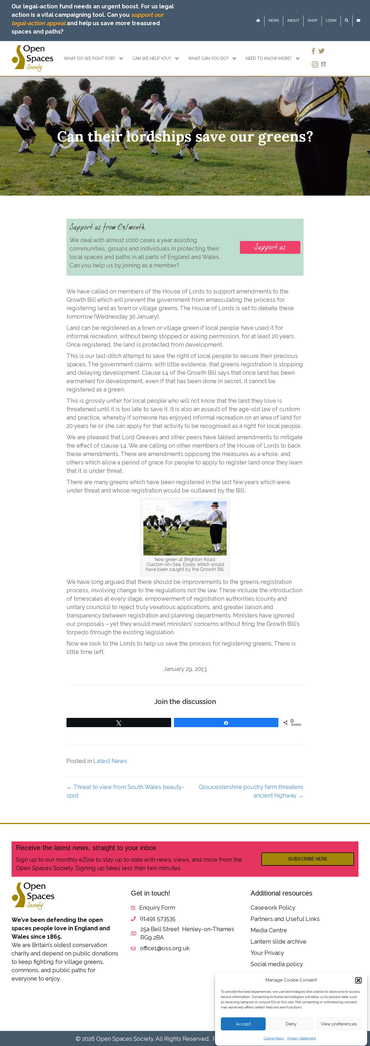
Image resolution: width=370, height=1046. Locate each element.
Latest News (110, 761)
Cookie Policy (274, 1038)
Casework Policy (273, 907)
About (293, 21)
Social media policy (277, 964)
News (274, 21)
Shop (312, 21)
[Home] (258, 20)
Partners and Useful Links (285, 919)
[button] (358, 980)
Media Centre (269, 930)
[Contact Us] (358, 20)
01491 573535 (157, 918)
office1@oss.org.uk (165, 948)
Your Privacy (267, 952)
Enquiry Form (157, 907)
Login (331, 21)
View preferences (339, 1024)
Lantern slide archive (278, 941)
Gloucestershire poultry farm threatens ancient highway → (251, 791)
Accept (243, 1024)
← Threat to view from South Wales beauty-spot (125, 791)
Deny (291, 1024)
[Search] (346, 20)
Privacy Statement (301, 1038)
